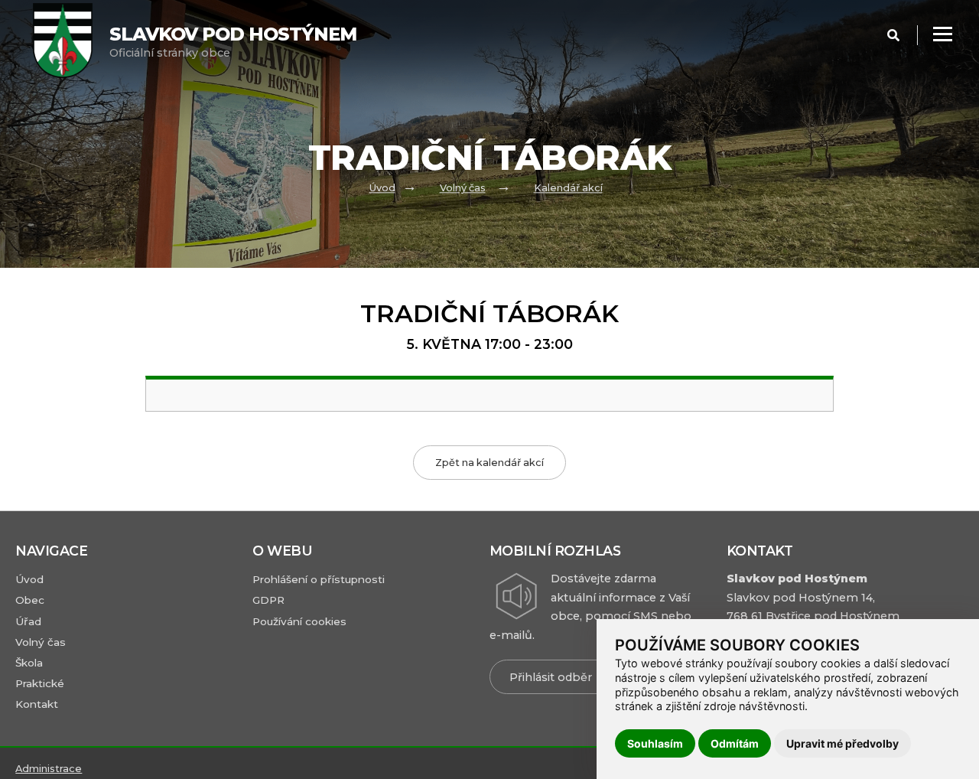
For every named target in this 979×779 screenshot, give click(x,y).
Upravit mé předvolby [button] (842, 743)
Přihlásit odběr (550, 677)
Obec (29, 600)
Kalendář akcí (568, 188)
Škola (29, 663)
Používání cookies (299, 621)
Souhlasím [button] (655, 743)
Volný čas (463, 188)
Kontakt (36, 704)
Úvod (382, 188)
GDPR (268, 600)
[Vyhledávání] (893, 35)
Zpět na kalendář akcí (489, 462)
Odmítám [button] (735, 743)
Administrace (48, 768)
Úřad (28, 621)
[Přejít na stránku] (70, 42)
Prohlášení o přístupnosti (318, 579)
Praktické (39, 683)
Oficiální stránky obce (232, 42)
